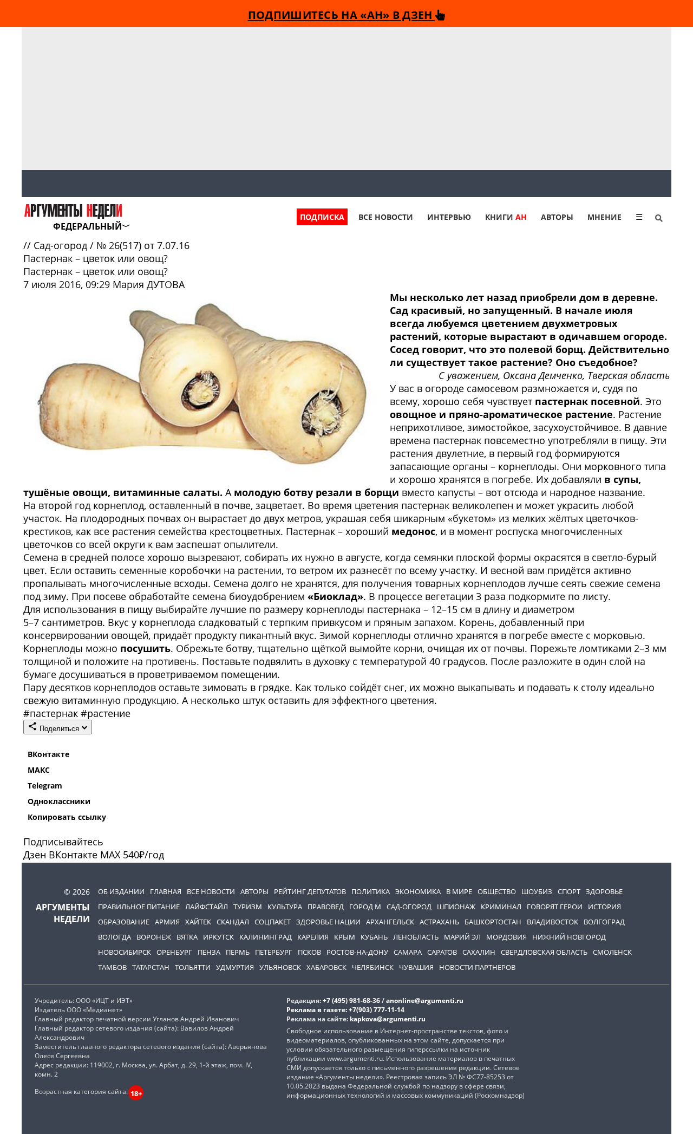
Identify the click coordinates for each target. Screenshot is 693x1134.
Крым (344, 937)
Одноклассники (59, 801)
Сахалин (478, 952)
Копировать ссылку (67, 817)
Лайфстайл (206, 906)
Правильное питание (139, 906)
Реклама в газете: (316, 1009)
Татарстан (150, 967)
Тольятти (193, 967)
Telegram (45, 785)
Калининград (265, 937)
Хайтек (198, 922)
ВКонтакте (48, 754)
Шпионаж (456, 906)
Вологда (114, 937)
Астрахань (439, 922)
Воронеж (153, 937)
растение (105, 713)
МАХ (110, 854)
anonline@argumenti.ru (424, 1000)
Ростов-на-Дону (357, 952)
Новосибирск (124, 952)
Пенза (209, 952)
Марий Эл (462, 937)
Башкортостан (493, 922)
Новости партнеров (477, 967)
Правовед (326, 906)
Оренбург (174, 952)
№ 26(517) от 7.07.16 (142, 245)
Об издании (121, 891)
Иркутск (218, 937)
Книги (506, 217)
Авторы (557, 217)
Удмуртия (235, 967)
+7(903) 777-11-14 (376, 1009)
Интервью (449, 217)
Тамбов (112, 967)
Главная (165, 891)
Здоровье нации (328, 922)
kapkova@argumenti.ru (388, 1019)
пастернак (52, 713)
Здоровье (604, 891)
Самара (408, 952)
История (604, 906)
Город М (365, 906)
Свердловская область (544, 952)
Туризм (247, 906)
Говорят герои (555, 906)
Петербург (273, 952)
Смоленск (612, 952)
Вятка (187, 937)
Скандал (233, 922)
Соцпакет (272, 922)
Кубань (374, 937)
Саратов (442, 952)
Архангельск (390, 922)
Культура (284, 906)
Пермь (238, 952)
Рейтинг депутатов (310, 891)
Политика (370, 891)
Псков (309, 952)
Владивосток (552, 922)
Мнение (604, 217)
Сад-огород (62, 245)
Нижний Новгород (569, 937)
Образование (123, 922)
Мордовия (506, 937)
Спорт (569, 891)
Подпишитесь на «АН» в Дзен (341, 14)
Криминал (501, 906)
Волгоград (604, 922)
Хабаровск (326, 967)
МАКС (39, 770)
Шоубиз (536, 891)
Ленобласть (416, 937)
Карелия (313, 937)
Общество (497, 891)
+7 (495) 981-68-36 (351, 1000)
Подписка (322, 217)
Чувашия (416, 967)
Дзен (34, 854)
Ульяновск (280, 967)
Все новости (385, 217)
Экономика (418, 891)
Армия (167, 922)
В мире (459, 891)
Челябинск (373, 967)
